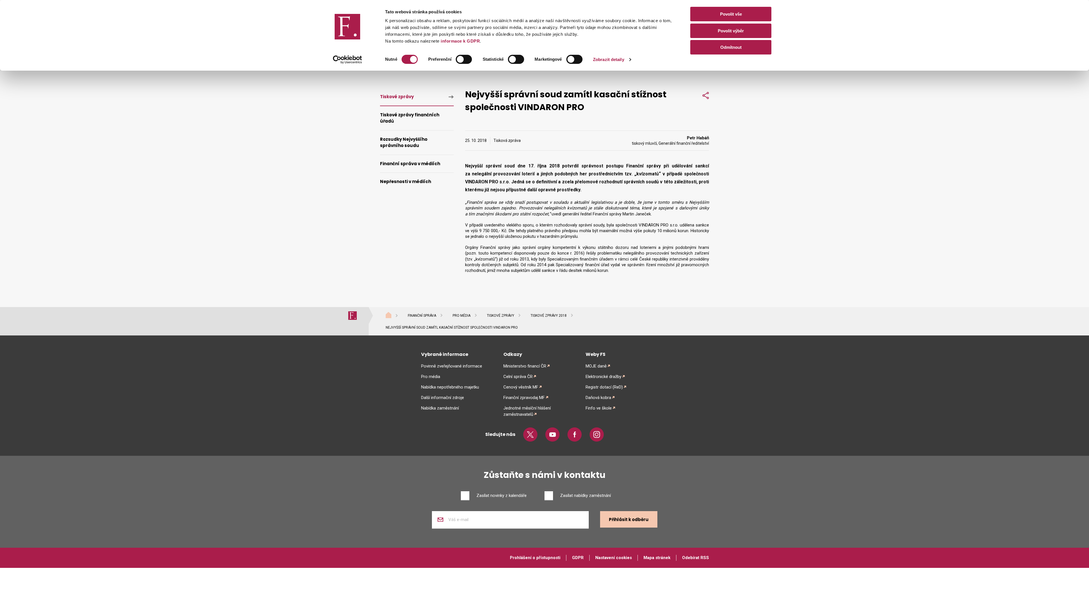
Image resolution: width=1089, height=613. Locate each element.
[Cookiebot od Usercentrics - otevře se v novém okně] (347, 59)
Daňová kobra (598, 397)
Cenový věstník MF (520, 387)
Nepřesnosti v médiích (405, 181)
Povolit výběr (731, 30)
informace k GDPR (460, 41)
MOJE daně (596, 366)
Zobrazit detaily (608, 59)
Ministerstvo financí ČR (524, 366)
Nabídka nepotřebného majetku (450, 387)
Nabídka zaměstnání (440, 408)
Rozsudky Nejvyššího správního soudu (403, 142)
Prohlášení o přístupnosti (535, 557)
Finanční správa (422, 316)
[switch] (464, 59)
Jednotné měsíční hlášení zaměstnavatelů (527, 411)
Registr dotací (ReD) (604, 387)
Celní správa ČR (518, 376)
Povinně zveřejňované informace (451, 366)
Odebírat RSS (695, 557)
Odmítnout (731, 47)
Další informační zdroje (442, 397)
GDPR (578, 557)
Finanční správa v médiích (410, 164)
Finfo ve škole (599, 408)
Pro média (461, 316)
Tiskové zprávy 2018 (549, 316)
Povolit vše (731, 14)
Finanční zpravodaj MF (524, 397)
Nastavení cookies (613, 557)
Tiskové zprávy (397, 97)
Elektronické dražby (603, 376)
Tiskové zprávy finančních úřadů (409, 118)
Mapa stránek (656, 557)
